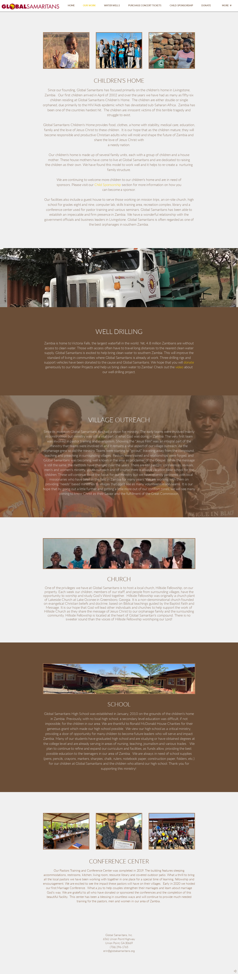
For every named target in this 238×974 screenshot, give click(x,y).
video (179, 367)
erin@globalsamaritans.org (119, 951)
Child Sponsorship (107, 185)
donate (189, 362)
